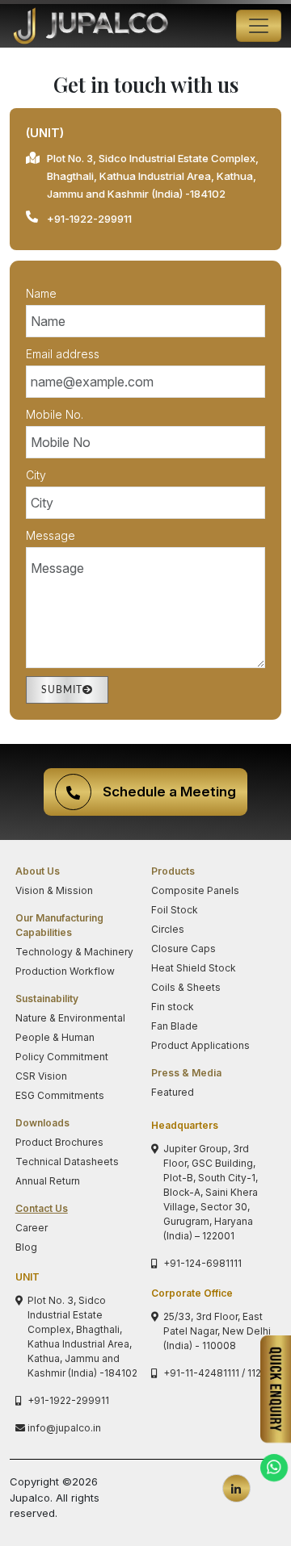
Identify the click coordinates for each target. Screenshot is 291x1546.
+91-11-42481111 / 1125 (215, 1373)
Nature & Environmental (70, 1018)
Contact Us (41, 1208)
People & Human (55, 1037)
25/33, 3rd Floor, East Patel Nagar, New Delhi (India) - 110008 (217, 1331)
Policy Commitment (61, 1057)
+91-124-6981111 (202, 1263)
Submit (61, 690)
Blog (26, 1247)
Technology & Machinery (74, 952)
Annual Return (47, 1181)
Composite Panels (195, 890)
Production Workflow (65, 971)
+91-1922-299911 (89, 218)
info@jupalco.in (64, 1428)
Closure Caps (183, 948)
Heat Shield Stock (193, 968)
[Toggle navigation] (258, 26)
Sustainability (46, 998)
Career (31, 1228)
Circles (167, 929)
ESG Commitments (59, 1095)
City (36, 475)
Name (41, 293)
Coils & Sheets (186, 987)
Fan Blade (174, 1026)
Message (50, 535)
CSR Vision (41, 1076)
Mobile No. (54, 414)
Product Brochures (59, 1142)
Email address (62, 354)
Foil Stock (174, 910)
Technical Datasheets (67, 1161)
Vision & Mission (54, 890)
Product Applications (200, 1045)
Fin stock (172, 1007)
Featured (172, 1092)
